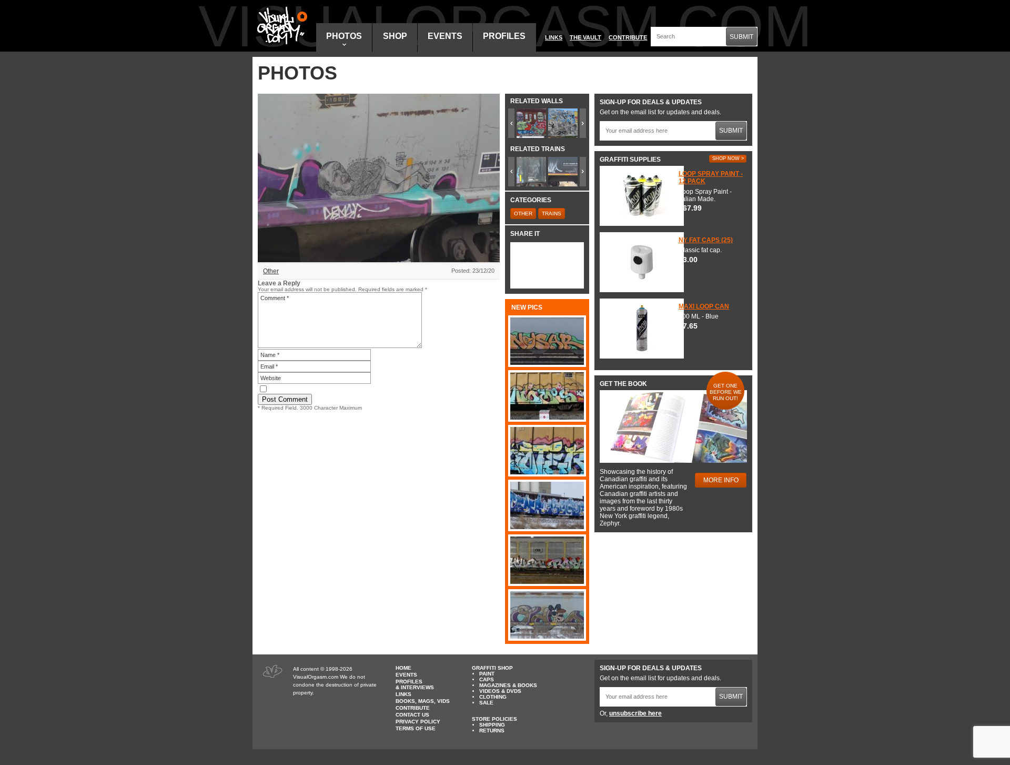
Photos (344, 36)
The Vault (585, 37)
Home (403, 668)
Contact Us (412, 715)
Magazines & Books (508, 685)
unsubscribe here (635, 713)
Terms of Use (416, 728)
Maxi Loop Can (704, 306)
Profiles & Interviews (415, 684)
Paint (486, 674)
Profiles (504, 36)
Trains (551, 213)
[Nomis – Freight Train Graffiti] (547, 396)
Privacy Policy (418, 721)
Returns (491, 730)
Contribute (628, 37)
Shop (395, 36)
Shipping (492, 725)
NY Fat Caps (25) (706, 240)
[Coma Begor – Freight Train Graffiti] (547, 505)
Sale (486, 703)
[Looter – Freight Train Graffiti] (547, 450)
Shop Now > (728, 158)
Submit (741, 37)
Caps (486, 679)
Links (553, 37)
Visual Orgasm (280, 26)
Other (271, 271)
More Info (721, 480)
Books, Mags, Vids (423, 701)
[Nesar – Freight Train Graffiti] (547, 341)
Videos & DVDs (500, 691)
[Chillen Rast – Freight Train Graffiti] (547, 560)
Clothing (493, 697)
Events (445, 36)
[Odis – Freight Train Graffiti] (547, 615)
